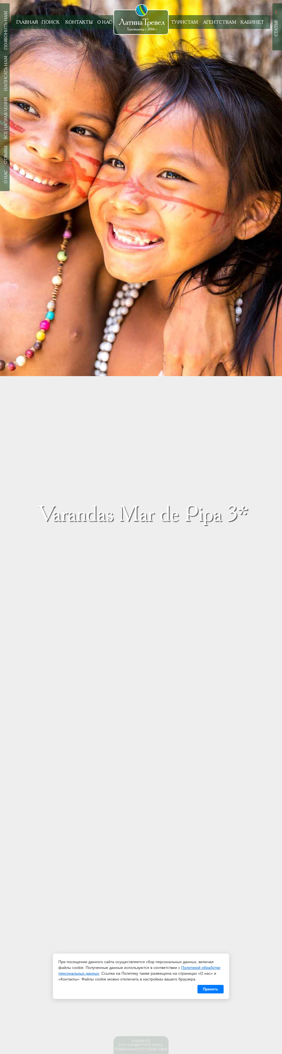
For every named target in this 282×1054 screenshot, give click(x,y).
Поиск (50, 22)
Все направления (5, 118)
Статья (276, 28)
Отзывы (5, 155)
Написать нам (5, 73)
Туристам (184, 22)
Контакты (79, 22)
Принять (210, 989)
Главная (27, 22)
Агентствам (219, 22)
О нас (104, 22)
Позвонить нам (5, 30)
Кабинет (252, 22)
